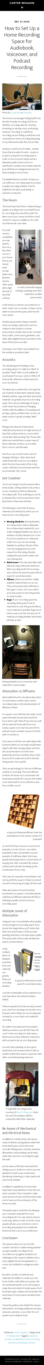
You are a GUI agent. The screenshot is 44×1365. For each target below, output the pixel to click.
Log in (36, 1361)
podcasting (21, 1343)
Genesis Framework (13, 1361)
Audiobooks (19, 1339)
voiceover (31, 1343)
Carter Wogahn (22, 3)
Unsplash (27, 113)
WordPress (28, 1361)
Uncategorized (13, 1336)
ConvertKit (15, 113)
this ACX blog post (24, 1112)
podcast (12, 1343)
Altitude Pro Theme (28, 1359)
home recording (32, 1339)
